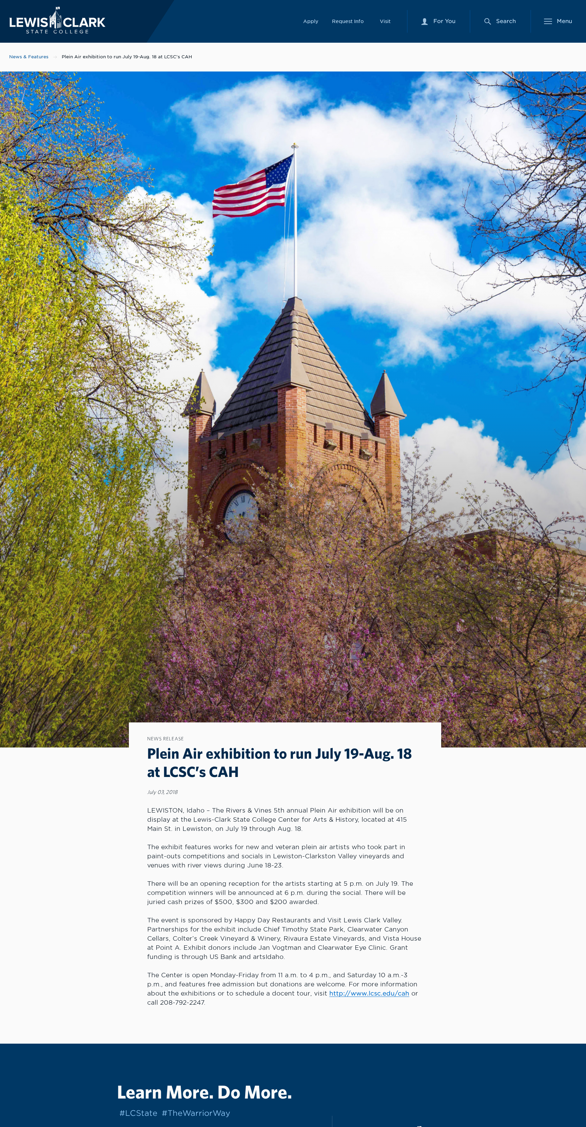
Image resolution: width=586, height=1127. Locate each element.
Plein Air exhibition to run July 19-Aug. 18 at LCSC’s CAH (127, 56)
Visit (385, 21)
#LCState (138, 1113)
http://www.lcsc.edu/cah (369, 993)
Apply (310, 21)
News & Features (28, 56)
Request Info (348, 21)
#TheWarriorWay (196, 1113)
